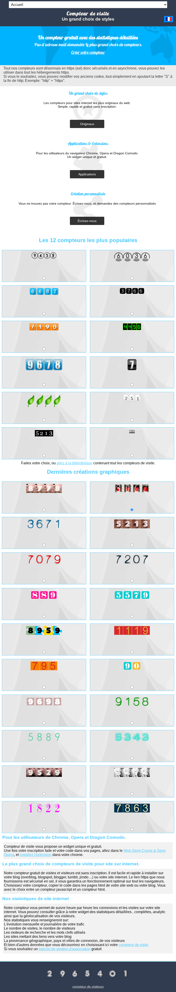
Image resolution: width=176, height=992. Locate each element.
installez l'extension (36, 855)
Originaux (87, 124)
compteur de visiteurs (88, 986)
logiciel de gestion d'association (65, 949)
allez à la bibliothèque (74, 463)
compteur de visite (133, 945)
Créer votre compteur (88, 52)
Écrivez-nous (87, 221)
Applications (87, 174)
